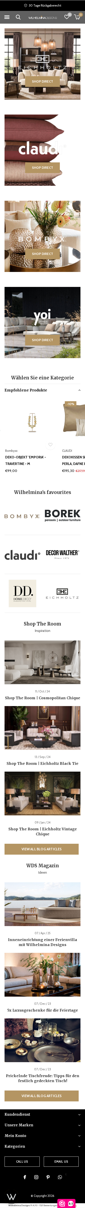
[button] (7, 17)
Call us (22, 1161)
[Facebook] (25, 1177)
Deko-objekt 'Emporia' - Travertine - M (25, 460)
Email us (61, 1161)
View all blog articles (41, 849)
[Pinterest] (48, 1177)
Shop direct (42, 81)
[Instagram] (36, 1177)
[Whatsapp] (60, 1177)
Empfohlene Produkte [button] (26, 390)
